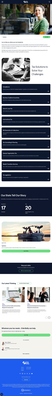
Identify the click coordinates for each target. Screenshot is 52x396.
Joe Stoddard (7, 347)
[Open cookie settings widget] (2, 394)
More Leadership (26, 353)
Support (22, 368)
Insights (22, 370)
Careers (22, 367)
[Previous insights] (46, 317)
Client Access (28, 367)
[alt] (26, 2)
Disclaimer (21, 393)
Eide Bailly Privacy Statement (28, 393)
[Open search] (49, 2)
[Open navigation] (2, 2)
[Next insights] (49, 317)
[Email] (5, 350)
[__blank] (5, 345)
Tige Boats (4, 245)
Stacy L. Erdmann (8, 342)
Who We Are (28, 368)
